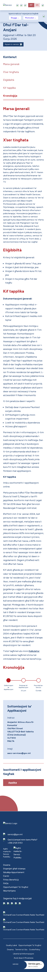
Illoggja (15, 18)
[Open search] (25, 5)
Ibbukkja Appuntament (13, 872)
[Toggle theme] (21, 5)
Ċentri (6, 876)
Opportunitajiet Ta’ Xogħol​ (15, 887)
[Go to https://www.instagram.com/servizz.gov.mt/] (8, 903)
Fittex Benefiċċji (11, 879)
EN (37, 5)
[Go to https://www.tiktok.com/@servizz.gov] (12, 903)
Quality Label (11, 945)
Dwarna (6, 865)
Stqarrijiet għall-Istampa (14, 868)
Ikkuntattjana (9, 890)
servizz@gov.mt (15, 834)
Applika (12, 782)
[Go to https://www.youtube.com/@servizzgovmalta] (16, 903)
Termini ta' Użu (21, 949)
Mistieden (30, 18)
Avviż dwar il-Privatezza (23, 958)
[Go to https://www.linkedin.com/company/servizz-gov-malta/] (20, 903)
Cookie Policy (34, 949)
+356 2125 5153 (15, 843)
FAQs (5, 883)
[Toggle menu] (43, 5)
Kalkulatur (34, 651)
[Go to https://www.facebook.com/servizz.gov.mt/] (4, 903)
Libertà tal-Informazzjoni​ (23, 954)
